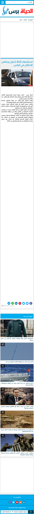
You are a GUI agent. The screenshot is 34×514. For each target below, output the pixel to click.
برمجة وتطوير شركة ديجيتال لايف (17, 507)
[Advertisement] (17, 39)
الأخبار (25, 19)
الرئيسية (30, 19)
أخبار (21, 19)
